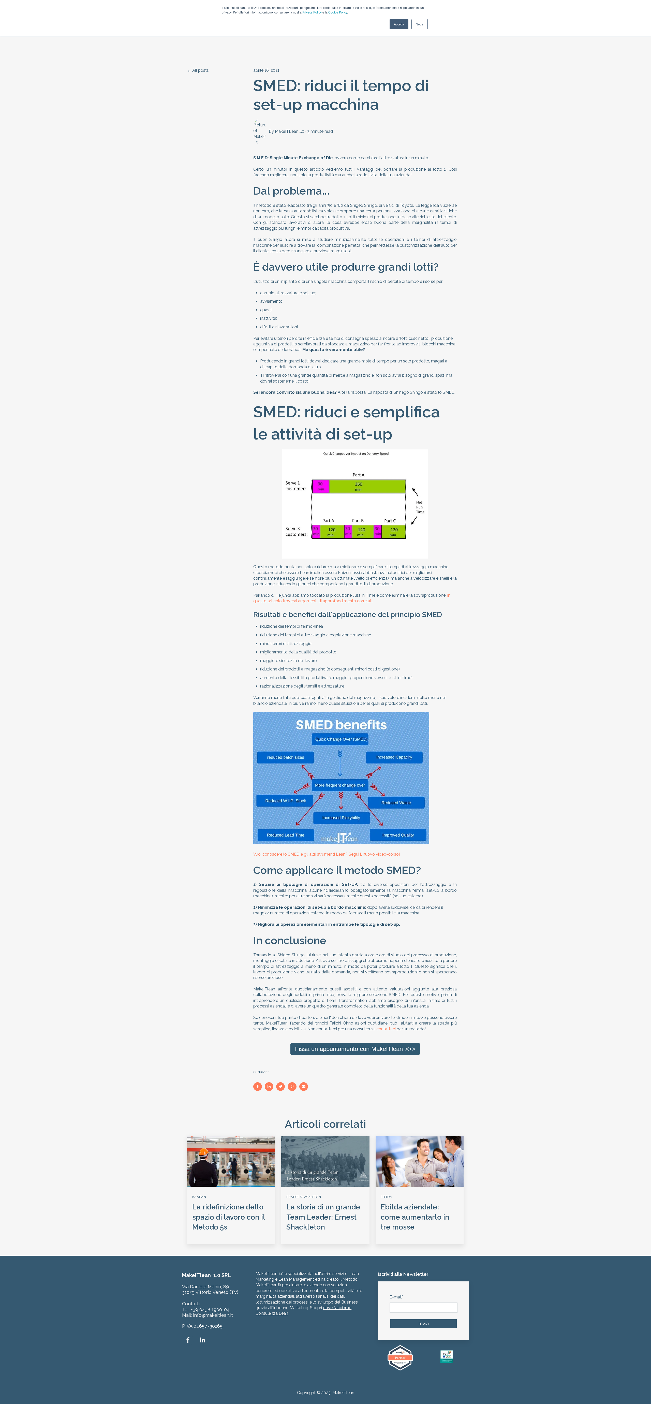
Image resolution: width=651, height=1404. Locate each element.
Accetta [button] (399, 24)
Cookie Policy (337, 12)
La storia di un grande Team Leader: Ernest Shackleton (323, 1217)
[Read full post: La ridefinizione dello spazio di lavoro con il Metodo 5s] (231, 1161)
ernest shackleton (303, 1197)
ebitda (386, 1197)
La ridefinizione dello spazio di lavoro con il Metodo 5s (228, 1217)
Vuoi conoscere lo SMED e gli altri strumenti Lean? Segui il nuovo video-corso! (326, 854)
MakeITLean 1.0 (289, 131)
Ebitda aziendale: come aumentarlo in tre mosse (415, 1217)
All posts (200, 70)
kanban (199, 1197)
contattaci (386, 1029)
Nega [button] (419, 24)
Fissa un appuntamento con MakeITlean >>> (355, 1048)
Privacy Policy (312, 12)
